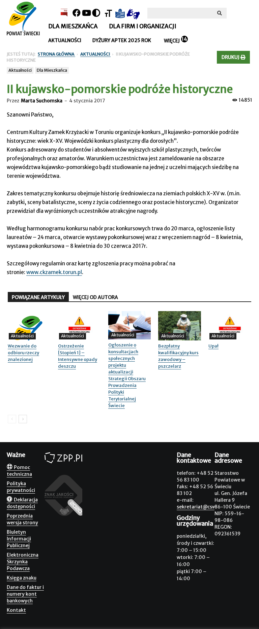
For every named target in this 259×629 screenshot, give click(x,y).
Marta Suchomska (41, 101)
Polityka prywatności (21, 487)
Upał (213, 346)
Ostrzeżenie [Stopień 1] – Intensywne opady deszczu (77, 356)
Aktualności (64, 40)
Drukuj (231, 57)
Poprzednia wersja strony (22, 519)
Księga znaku (21, 578)
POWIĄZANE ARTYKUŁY (38, 297)
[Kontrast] (96, 13)
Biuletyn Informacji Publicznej (19, 539)
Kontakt (16, 610)
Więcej (172, 41)
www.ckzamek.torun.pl (54, 272)
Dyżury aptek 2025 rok (121, 40)
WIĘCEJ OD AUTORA (95, 297)
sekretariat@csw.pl (199, 507)
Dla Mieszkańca (52, 70)
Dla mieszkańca (73, 26)
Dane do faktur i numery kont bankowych (25, 594)
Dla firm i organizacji (142, 26)
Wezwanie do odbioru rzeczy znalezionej (23, 352)
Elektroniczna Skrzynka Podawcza (22, 561)
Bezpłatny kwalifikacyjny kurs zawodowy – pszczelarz (178, 356)
